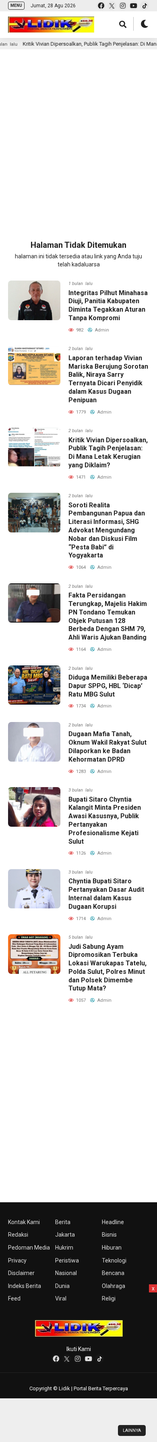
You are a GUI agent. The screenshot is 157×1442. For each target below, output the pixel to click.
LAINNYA (132, 1430)
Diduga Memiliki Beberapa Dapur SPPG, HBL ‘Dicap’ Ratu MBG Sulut (107, 685)
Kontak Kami (24, 1222)
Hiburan (112, 1247)
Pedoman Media (29, 1247)
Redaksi (18, 1234)
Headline (113, 1222)
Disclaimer (21, 1273)
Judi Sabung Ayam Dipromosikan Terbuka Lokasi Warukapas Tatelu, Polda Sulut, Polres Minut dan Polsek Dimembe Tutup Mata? (107, 967)
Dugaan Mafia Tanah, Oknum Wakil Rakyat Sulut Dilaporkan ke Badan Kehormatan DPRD (107, 746)
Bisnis (109, 1234)
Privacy (17, 1260)
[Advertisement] (78, 136)
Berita (62, 1222)
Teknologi (114, 1260)
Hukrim (64, 1247)
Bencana (113, 1273)
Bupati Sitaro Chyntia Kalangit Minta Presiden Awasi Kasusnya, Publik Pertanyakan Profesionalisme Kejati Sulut (104, 820)
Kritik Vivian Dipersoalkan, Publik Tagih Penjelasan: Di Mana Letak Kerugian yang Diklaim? (108, 452)
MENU (16, 5)
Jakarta (65, 1234)
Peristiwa (67, 1260)
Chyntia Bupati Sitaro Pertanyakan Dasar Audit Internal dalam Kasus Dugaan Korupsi (106, 893)
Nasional (66, 1273)
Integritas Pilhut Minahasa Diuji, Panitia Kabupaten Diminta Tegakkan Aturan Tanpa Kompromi (108, 305)
